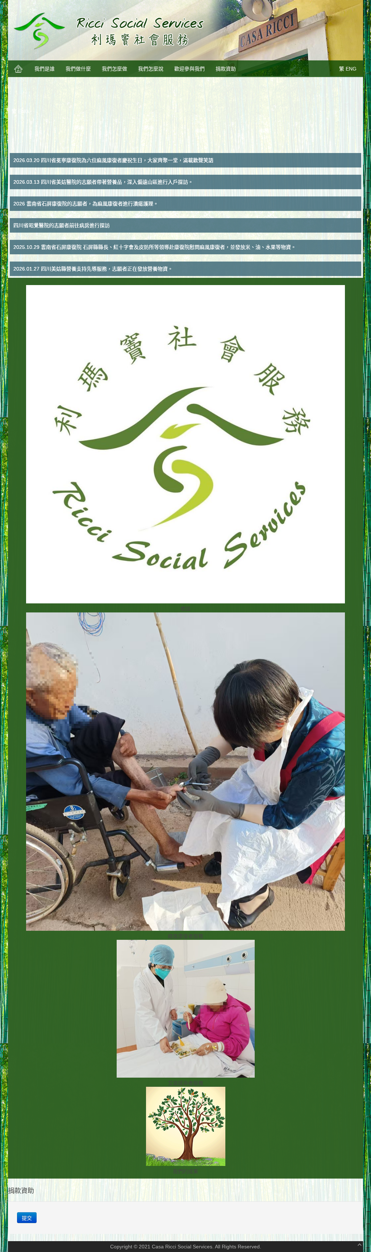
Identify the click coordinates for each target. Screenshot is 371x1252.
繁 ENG (348, 69)
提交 (27, 1217)
